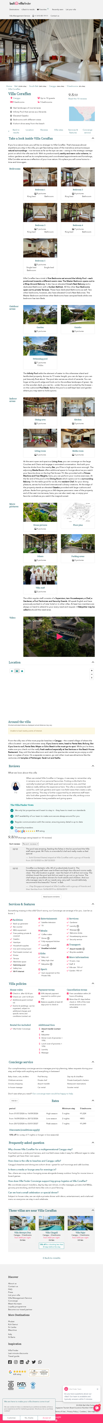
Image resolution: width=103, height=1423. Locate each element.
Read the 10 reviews (77, 98)
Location (30, 129)
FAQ (10, 1289)
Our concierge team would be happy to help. (52, 1093)
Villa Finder (13, 1350)
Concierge (13, 1300)
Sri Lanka (12, 1327)
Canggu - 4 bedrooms (51, 1235)
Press (10, 1292)
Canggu (16, 98)
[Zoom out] (92, 674)
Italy (10, 1334)
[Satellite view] (11, 671)
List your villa (71, 9)
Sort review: (14, 844)
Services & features (73, 131)
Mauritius (12, 1330)
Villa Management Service (19, 16)
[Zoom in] (92, 670)
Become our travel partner (20, 1309)
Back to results (29, 9)
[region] (51, 696)
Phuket (11, 1321)
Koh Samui (13, 1324)
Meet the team (15, 1303)
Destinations (14, 9)
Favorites (43, 9)
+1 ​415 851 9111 (41, 16)
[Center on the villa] (22, 671)
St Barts (11, 1337)
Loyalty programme (17, 1306)
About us (12, 1283)
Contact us (55, 16)
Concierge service (87, 131)
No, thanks (29, 1418)
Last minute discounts (18, 1353)
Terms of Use (60, 1411)
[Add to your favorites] (51, 50)
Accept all (47, 1418)
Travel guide (13, 1356)
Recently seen (57, 9)
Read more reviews (51, 896)
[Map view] (17, 671)
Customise (11, 1418)
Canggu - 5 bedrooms (23, 1235)
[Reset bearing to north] (92, 678)
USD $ (13, 1101)
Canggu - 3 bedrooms (80, 1235)
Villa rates (58, 129)
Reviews (44, 129)
